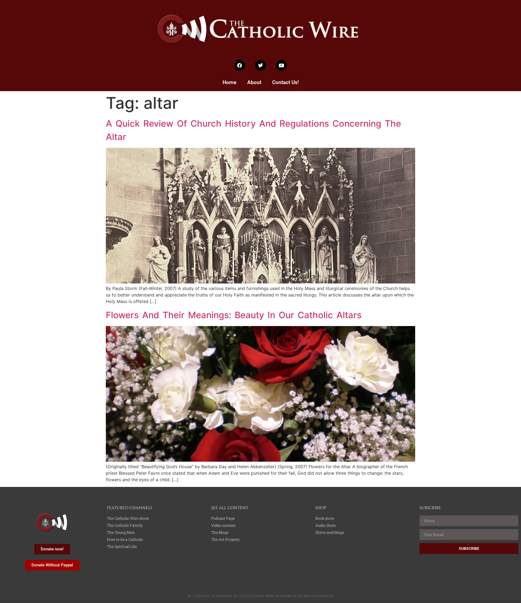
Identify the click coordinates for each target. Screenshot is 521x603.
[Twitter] (260, 65)
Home (229, 82)
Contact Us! (285, 82)
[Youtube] (281, 65)
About (254, 82)
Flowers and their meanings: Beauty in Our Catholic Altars (233, 315)
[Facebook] (239, 65)
